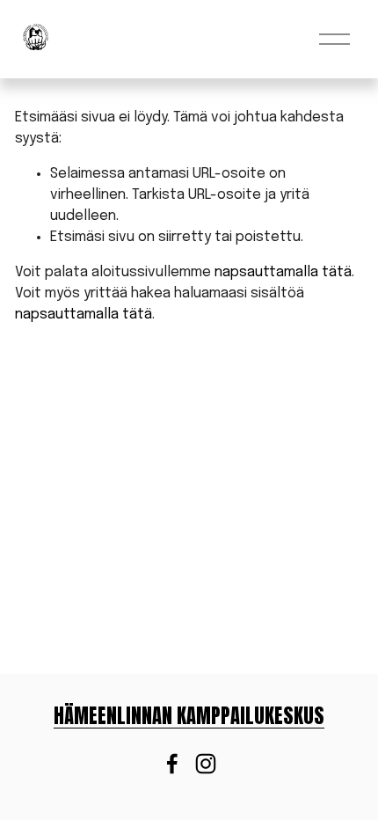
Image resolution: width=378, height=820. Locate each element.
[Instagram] (205, 763)
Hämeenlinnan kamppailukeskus (189, 716)
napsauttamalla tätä (283, 272)
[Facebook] (172, 763)
